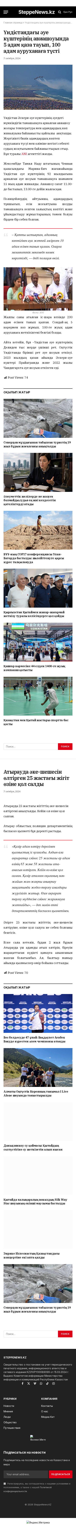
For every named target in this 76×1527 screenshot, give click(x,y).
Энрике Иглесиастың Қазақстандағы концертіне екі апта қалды (31, 1255)
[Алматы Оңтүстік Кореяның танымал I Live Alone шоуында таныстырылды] (38, 1067)
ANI (24, 154)
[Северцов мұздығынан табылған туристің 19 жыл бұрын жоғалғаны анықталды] (38, 418)
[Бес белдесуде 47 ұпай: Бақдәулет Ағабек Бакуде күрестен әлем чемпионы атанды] (38, 1013)
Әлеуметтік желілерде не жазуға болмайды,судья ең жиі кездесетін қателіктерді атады (30, 500)
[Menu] (6, 12)
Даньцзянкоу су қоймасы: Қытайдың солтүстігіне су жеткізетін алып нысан (33, 1147)
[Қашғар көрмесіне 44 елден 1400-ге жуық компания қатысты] (38, 642)
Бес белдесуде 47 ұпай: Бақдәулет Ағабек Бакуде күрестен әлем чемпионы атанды (34, 1039)
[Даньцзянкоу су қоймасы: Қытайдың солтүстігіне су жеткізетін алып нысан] (38, 1121)
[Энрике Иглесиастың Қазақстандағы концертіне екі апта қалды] (38, 1229)
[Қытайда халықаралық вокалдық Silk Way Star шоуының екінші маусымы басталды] (38, 1175)
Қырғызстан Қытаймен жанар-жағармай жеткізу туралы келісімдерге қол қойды (34, 614)
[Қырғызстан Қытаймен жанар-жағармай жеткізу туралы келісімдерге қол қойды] (38, 588)
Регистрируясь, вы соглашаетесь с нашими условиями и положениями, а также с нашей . (37, 1487)
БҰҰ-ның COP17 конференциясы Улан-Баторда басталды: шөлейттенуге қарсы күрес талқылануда (34, 558)
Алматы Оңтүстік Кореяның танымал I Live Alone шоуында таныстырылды (36, 1093)
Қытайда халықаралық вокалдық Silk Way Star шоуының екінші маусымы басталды (35, 1201)
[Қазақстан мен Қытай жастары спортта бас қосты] (38, 696)
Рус (70, 11)
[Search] (59, 12)
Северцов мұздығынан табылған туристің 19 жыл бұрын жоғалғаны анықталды (37, 444)
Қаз (65, 11)
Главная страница (13, 22)
